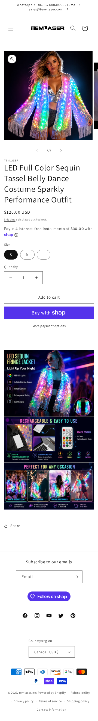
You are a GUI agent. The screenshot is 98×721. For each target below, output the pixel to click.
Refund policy (80, 692)
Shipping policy (78, 701)
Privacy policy (24, 701)
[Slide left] (37, 150)
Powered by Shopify (52, 692)
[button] (11, 28)
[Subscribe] (76, 576)
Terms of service (50, 701)
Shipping (10, 219)
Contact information (51, 709)
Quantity (11, 266)
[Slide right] (61, 150)
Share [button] (15, 525)
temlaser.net (28, 692)
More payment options (49, 326)
